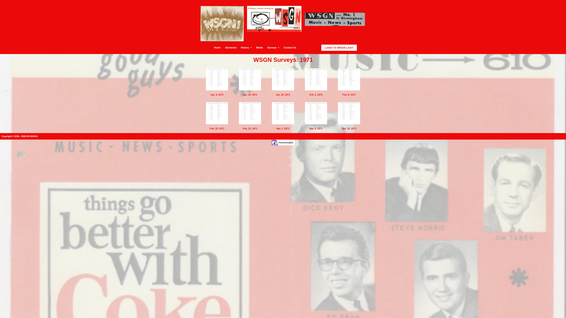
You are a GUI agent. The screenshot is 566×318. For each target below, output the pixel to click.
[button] (246, 47)
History (245, 47)
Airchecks (230, 47)
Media (259, 47)
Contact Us (290, 47)
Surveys (272, 47)
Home (217, 47)
